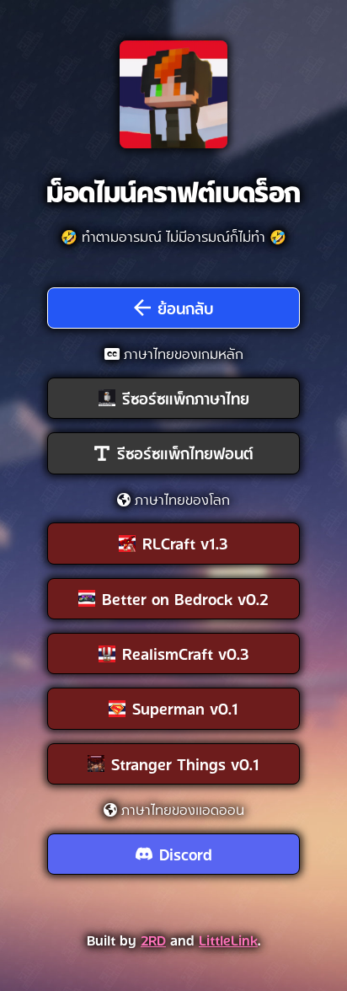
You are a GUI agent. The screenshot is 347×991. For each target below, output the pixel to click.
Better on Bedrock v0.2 (185, 598)
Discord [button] (185, 854)
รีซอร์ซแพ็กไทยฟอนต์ (185, 452)
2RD (153, 939)
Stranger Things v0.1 (185, 763)
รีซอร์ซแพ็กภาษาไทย (185, 398)
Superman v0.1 (185, 708)
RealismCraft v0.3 (185, 653)
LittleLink (228, 939)
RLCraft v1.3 (185, 543)
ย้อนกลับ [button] (185, 307)
